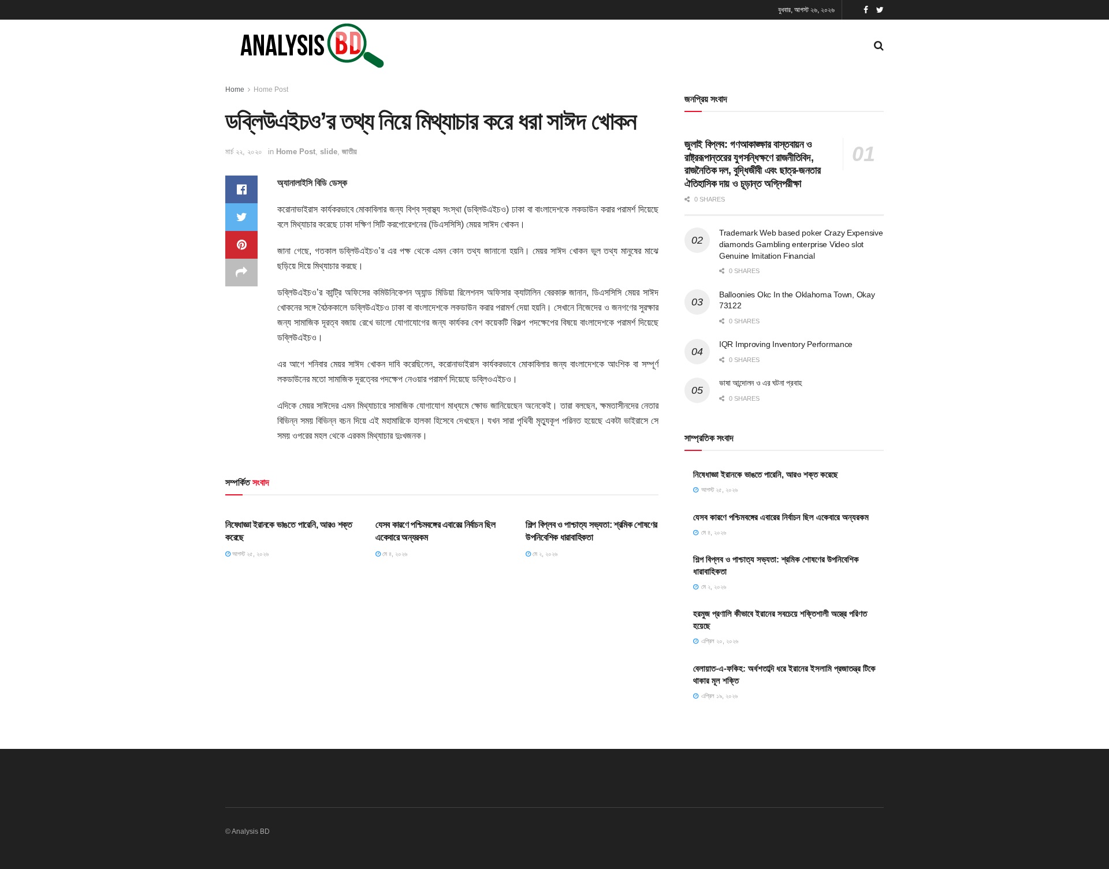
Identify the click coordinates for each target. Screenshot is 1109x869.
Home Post (271, 89)
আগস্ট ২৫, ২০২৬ (249, 553)
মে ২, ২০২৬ (544, 553)
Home (234, 89)
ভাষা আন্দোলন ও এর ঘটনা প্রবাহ (760, 382)
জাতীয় (349, 151)
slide (328, 151)
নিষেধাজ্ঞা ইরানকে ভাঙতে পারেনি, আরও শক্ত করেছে (765, 474)
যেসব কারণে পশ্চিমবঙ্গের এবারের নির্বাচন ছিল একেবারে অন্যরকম (781, 517)
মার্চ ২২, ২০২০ (243, 151)
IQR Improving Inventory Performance (786, 344)
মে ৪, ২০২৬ (394, 553)
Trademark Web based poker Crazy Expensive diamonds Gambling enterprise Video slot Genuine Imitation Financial (801, 244)
